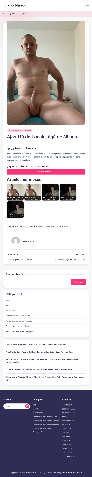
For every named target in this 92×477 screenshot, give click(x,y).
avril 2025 (66, 441)
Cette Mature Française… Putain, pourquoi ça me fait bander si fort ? (36, 344)
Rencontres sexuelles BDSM (18, 316)
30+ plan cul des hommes (17, 226)
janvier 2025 (67, 452)
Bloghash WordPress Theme (69, 472)
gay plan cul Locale (36, 226)
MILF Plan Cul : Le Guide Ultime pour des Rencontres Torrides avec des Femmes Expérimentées (42, 360)
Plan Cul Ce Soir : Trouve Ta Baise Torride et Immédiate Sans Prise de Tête (39, 352)
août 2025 (66, 425)
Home (5, 14)
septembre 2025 (69, 421)
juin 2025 (66, 433)
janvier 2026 (67, 405)
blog (7, 300)
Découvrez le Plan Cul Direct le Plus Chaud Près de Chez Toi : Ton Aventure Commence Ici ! (45, 378)
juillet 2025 (66, 429)
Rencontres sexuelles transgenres (20, 331)
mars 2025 (66, 445)
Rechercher (13, 274)
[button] (28, 242)
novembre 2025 (68, 413)
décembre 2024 (68, 457)
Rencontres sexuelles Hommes (20, 131)
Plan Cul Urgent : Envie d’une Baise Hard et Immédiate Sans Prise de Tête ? (39, 370)
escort (8, 305)
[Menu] (87, 5)
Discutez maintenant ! (46, 172)
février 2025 (67, 449)
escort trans (11, 311)
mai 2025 (66, 437)
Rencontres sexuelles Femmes (19, 321)
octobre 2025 (67, 417)
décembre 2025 (68, 409)
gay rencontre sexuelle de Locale (57, 226)
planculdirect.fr (16, 5)
